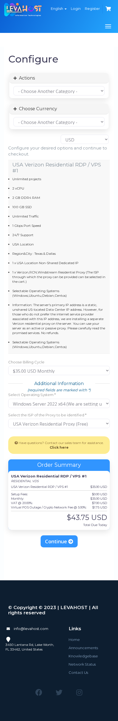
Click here (59, 447)
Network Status (82, 664)
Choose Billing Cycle (26, 362)
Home (74, 639)
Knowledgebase (83, 656)
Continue (56, 541)
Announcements (83, 648)
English (57, 8)
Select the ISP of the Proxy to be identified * (47, 415)
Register (92, 8)
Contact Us (78, 672)
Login (76, 8)
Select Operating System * (32, 394)
